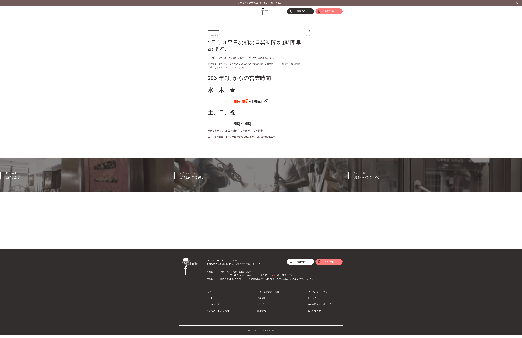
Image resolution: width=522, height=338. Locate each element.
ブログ (260, 304)
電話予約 (301, 11)
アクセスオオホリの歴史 (269, 292)
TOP (209, 292)
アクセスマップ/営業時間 (219, 310)
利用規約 (312, 298)
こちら (272, 275)
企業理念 (261, 298)
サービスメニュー (215, 298)
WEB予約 (329, 11)
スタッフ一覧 (213, 304)
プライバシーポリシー (319, 292)
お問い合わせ (314, 310)
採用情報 (261, 310)
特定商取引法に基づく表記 (321, 304)
